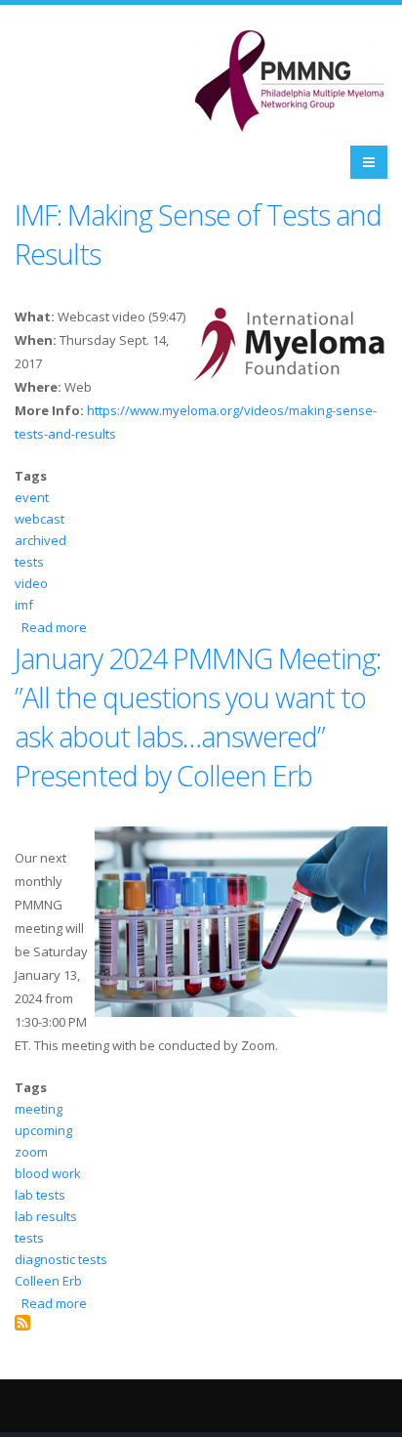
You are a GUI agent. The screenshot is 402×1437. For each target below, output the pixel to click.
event (32, 497)
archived (40, 540)
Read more (54, 627)
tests (29, 562)
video (31, 583)
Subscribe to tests (22, 1323)
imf (24, 604)
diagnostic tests (61, 1259)
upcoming (43, 1130)
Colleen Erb (48, 1280)
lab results (46, 1216)
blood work (48, 1173)
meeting (38, 1109)
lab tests (40, 1195)
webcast (39, 519)
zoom (31, 1152)
